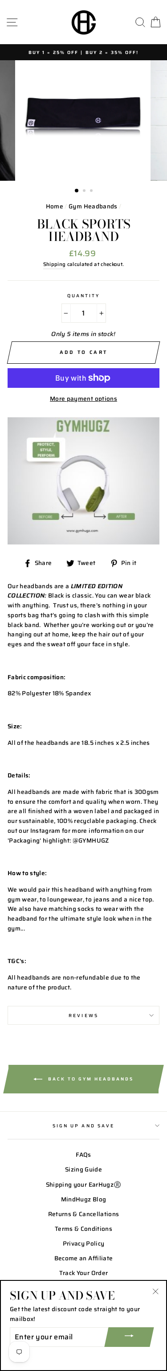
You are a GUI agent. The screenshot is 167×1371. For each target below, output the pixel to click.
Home (54, 206)
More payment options (83, 398)
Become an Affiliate (83, 1258)
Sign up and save (83, 1125)
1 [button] (77, 191)
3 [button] (92, 191)
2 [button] (85, 191)
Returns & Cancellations (83, 1214)
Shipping (54, 264)
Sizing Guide (83, 1169)
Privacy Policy (84, 1243)
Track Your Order (83, 1273)
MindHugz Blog (83, 1199)
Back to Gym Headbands (90, 1079)
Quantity (83, 295)
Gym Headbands (93, 206)
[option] (83, 52)
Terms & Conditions (83, 1229)
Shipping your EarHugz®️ (83, 1184)
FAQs (83, 1154)
